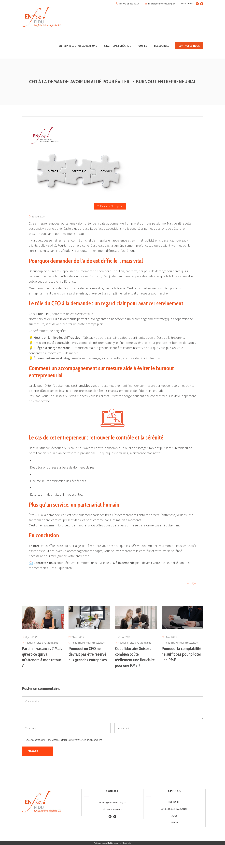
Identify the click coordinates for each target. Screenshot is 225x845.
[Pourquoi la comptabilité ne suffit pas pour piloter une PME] (182, 617)
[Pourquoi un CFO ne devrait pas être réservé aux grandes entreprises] (89, 617)
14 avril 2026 (171, 637)
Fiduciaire (30, 642)
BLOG (174, 822)
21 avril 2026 (124, 637)
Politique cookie (100, 843)
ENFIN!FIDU (174, 802)
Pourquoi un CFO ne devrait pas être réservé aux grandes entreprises (88, 654)
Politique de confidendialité (119, 843)
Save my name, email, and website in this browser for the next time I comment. (64, 739)
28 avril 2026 (77, 637)
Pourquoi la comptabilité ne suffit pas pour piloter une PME (181, 654)
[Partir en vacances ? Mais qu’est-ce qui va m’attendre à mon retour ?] (43, 617)
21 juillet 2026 (31, 637)
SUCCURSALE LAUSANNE (174, 809)
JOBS (174, 815)
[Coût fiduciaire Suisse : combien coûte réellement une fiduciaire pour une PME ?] (136, 617)
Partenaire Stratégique (111, 206)
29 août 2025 (38, 216)
